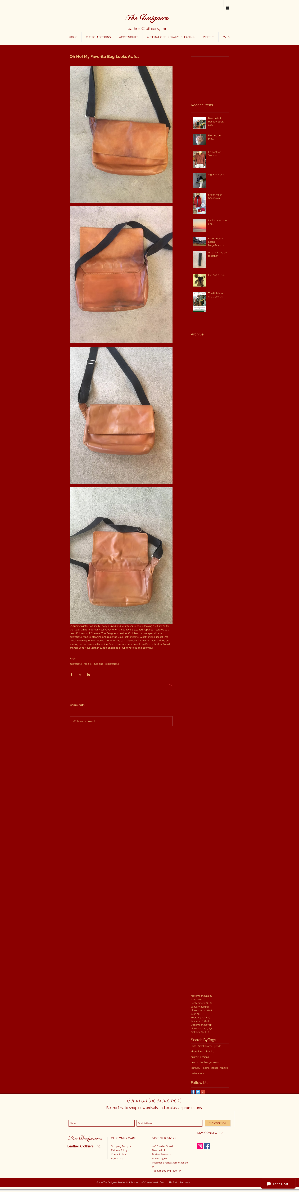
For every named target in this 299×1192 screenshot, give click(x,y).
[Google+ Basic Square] (203, 1092)
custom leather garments (205, 1062)
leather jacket (210, 1067)
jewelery (195, 1067)
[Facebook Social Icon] (207, 1146)
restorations (112, 663)
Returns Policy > (120, 1150)
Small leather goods (209, 1046)
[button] (227, 7)
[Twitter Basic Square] (198, 1092)
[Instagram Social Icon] (200, 1146)
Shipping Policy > (121, 1146)
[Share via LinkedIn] (88, 674)
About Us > (117, 1158)
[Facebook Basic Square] (193, 1092)
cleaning (98, 663)
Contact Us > (118, 1154)
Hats (193, 1046)
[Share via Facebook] (71, 674)
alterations (76, 663)
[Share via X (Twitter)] (79, 674)
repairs (88, 663)
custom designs (200, 1057)
